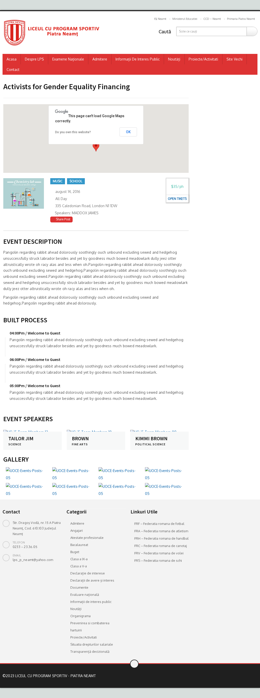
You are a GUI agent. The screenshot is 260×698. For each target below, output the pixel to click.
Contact (13, 69)
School (76, 181)
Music (57, 181)
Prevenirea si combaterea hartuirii (89, 626)
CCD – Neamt (212, 19)
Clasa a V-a (78, 566)
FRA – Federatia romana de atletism (161, 531)
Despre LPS (34, 59)
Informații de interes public (138, 59)
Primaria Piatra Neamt (241, 19)
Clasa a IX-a (79, 559)
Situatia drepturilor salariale (91, 644)
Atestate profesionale (87, 538)
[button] (96, 147)
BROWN (80, 438)
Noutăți (174, 59)
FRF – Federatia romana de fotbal (159, 524)
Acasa (12, 59)
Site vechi (234, 59)
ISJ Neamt (160, 19)
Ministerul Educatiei (184, 19)
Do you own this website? (73, 132)
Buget (74, 552)
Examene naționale (68, 59)
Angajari (76, 530)
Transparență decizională (89, 651)
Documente (79, 587)
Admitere (99, 59)
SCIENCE (14, 444)
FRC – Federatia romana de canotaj (160, 546)
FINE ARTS (80, 444)
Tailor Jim (21, 438)
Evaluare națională (84, 595)
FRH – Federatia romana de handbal (161, 538)
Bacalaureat (79, 545)
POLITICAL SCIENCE (150, 444)
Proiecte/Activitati (203, 59)
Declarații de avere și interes (92, 580)
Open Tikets (177, 199)
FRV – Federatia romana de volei (159, 553)
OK (128, 132)
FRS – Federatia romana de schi (158, 560)
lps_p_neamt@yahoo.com (33, 560)
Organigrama (80, 616)
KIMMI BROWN (151, 438)
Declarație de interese (87, 573)
